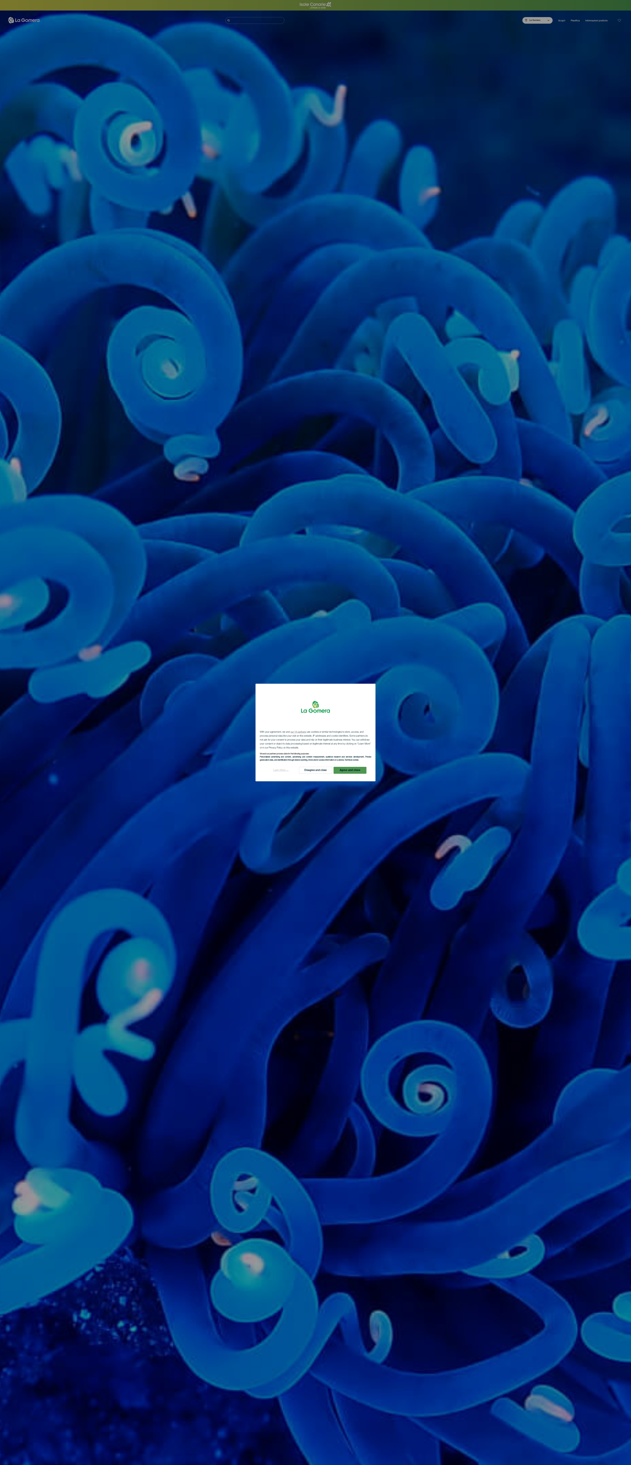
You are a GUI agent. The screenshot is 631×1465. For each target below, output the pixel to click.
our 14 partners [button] (298, 732)
